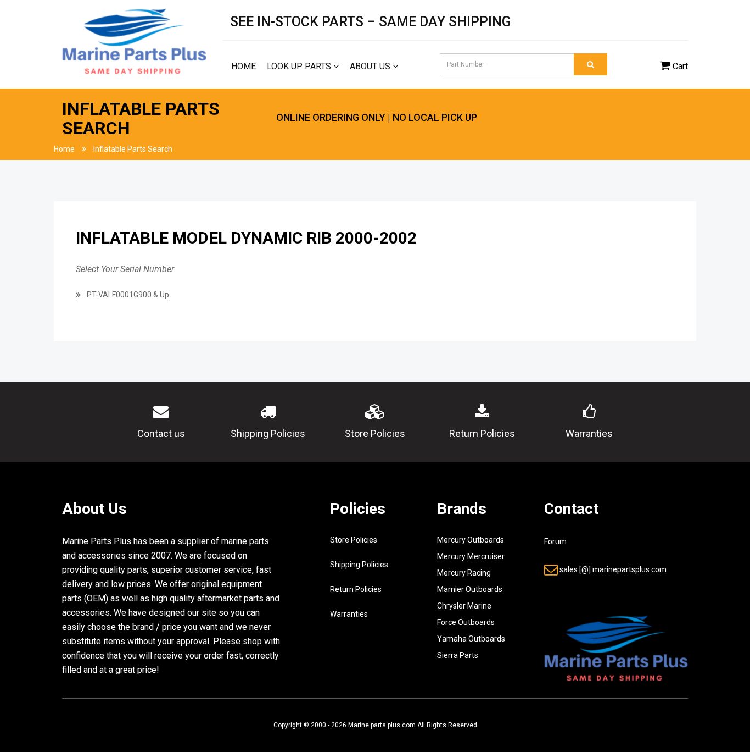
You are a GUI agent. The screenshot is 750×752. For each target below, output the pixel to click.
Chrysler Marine (464, 605)
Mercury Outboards (470, 539)
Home (243, 66)
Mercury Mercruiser (471, 556)
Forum (555, 541)
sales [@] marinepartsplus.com (613, 569)
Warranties (349, 614)
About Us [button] (371, 66)
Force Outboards (466, 622)
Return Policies (356, 589)
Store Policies (353, 539)
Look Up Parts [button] (300, 66)
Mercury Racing (464, 572)
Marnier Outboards (469, 589)
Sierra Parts (457, 655)
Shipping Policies (359, 564)
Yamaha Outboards (471, 638)
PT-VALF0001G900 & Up (128, 294)
